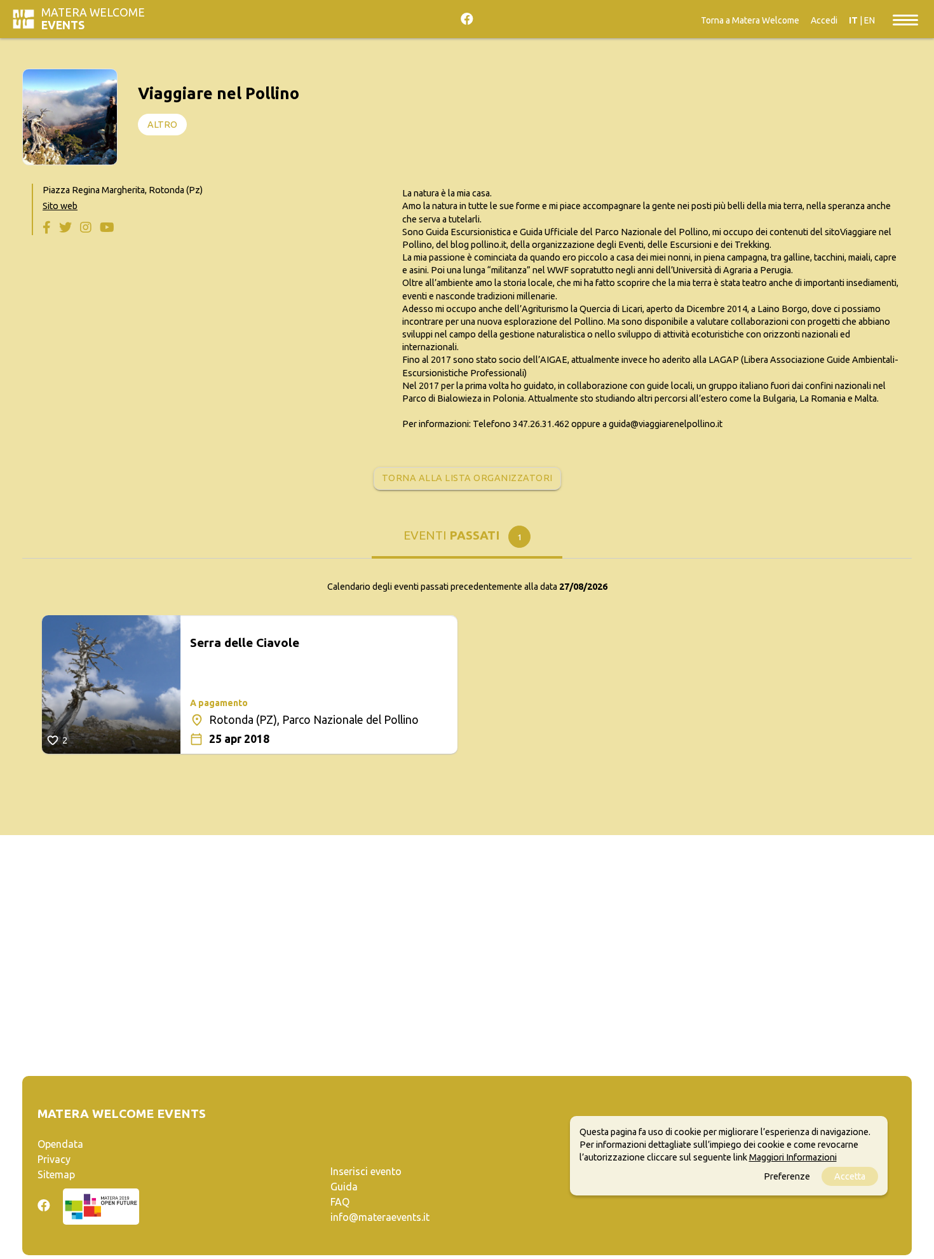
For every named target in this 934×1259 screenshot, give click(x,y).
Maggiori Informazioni (793, 1158)
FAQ (339, 1202)
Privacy (54, 1159)
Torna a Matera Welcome (750, 20)
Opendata (60, 1144)
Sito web (60, 206)
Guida (344, 1186)
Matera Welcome (93, 18)
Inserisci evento (366, 1171)
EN (869, 20)
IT (853, 20)
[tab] (467, 540)
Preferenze (787, 1177)
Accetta (849, 1177)
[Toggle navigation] (905, 19)
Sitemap (56, 1174)
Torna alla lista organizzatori (467, 478)
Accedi (824, 20)
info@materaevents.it (380, 1217)
